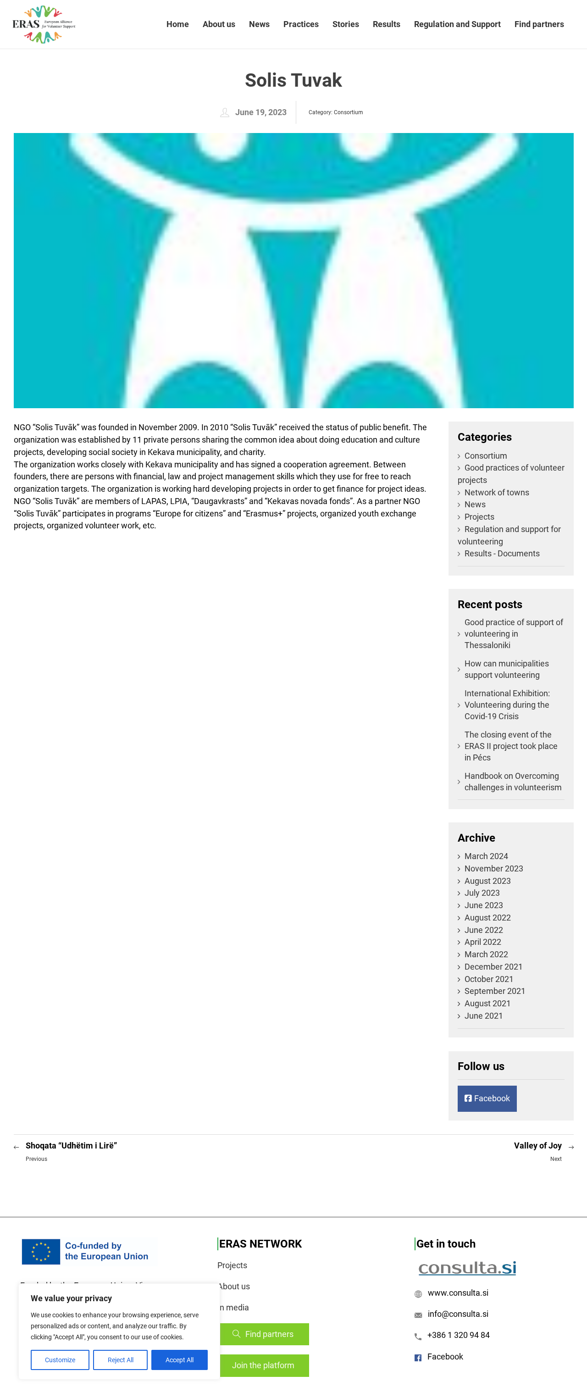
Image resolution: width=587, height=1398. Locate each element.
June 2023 (484, 905)
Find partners (539, 24)
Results (386, 24)
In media (233, 1307)
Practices (301, 24)
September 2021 (495, 991)
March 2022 (486, 954)
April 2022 (483, 942)
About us (219, 24)
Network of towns (497, 492)
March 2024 (486, 856)
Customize (60, 1360)
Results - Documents (502, 553)
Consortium (348, 112)
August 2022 (488, 917)
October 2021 (489, 979)
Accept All (180, 1360)
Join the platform (263, 1365)
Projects (479, 516)
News (259, 24)
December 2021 (494, 966)
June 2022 (484, 930)
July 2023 (482, 893)
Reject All (120, 1360)
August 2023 (488, 881)
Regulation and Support (457, 24)
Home (177, 24)
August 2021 (488, 1003)
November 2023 (494, 868)
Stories (345, 24)
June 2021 (484, 1016)
